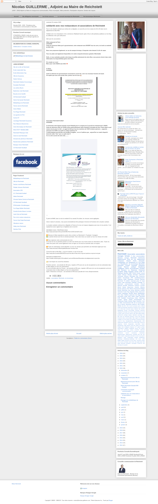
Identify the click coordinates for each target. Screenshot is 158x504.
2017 (121, 433)
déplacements (129, 334)
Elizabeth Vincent (128, 322)
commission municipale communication (127, 390)
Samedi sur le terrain (131, 136)
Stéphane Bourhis (123, 273)
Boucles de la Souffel (19, 94)
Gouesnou (142, 276)
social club (137, 316)
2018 (121, 430)
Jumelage (139, 282)
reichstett (135, 274)
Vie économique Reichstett (91, 16)
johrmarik (132, 335)
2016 (121, 435)
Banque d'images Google (87, 496)
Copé (123, 282)
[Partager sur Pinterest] (60, 276)
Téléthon (126, 295)
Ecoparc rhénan (122, 299)
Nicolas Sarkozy (122, 288)
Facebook (135, 307)
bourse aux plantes (140, 328)
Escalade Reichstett (19, 85)
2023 (121, 361)
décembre (124, 370)
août (122, 407)
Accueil (16, 16)
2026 (121, 353)
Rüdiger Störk (121, 327)
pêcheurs (132, 316)
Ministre (142, 287)
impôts (122, 335)
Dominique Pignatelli (130, 282)
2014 (121, 440)
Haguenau (120, 324)
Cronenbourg (130, 298)
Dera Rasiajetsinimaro (128, 321)
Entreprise (142, 265)
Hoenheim (121, 265)
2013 (121, 442)
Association (131, 254)
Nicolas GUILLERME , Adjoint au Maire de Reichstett (57, 7)
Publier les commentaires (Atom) (83, 338)
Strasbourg (141, 267)
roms (119, 341)
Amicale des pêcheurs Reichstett (22, 138)
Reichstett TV (121, 281)
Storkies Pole (17, 229)
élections (137, 290)
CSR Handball (122, 298)
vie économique (69, 278)
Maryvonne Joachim (133, 287)
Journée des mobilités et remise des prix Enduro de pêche (134, 147)
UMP (130, 273)
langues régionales (132, 314)
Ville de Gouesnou (18, 76)
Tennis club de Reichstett (20, 106)
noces (139, 338)
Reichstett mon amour (128, 290)
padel (143, 338)
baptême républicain (129, 328)
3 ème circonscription (138, 256)
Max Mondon (142, 308)
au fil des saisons (129, 313)
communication (129, 284)
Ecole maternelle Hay (19, 70)
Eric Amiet (134, 322)
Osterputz (137, 310)
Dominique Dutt (134, 276)
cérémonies (142, 332)
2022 (121, 363)
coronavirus (134, 332)
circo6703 (137, 329)
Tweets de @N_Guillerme (125, 236)
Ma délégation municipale (30, 16)
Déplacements (122, 259)
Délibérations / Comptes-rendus (22, 46)
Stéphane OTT (133, 327)
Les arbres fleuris (18, 88)
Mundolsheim (120, 325)
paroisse (134, 304)
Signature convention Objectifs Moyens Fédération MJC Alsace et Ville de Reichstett (134, 206)
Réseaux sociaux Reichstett (127, 258)
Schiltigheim (127, 327)
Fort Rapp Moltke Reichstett (21, 208)
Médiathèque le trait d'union (24, 56)
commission (120, 332)
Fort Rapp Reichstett (19, 112)
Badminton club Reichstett (20, 91)
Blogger (111, 500)
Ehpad (130, 299)
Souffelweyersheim (140, 277)
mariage (136, 337)
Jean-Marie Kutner (140, 324)
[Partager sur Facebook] (58, 276)
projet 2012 (127, 296)
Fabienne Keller (122, 279)
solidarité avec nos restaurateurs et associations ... (130, 394)
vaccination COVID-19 (136, 343)
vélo (139, 304)
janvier (123, 424)
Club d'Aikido (17, 109)
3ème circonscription (127, 317)
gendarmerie (120, 314)
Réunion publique (130, 267)
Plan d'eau (120, 295)
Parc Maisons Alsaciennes (20, 124)
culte (134, 313)
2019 (121, 428)
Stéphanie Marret (137, 311)
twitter (133, 296)
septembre (124, 405)
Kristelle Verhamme (128, 285)
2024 (121, 358)
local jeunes (142, 335)
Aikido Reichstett (18, 196)
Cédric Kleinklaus (140, 298)
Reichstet (142, 310)
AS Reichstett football (19, 97)
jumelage (126, 314)
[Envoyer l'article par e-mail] (50, 275)
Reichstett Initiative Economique (22, 82)
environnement (127, 302)
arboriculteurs (121, 328)
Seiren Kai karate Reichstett (21, 100)
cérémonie (132, 295)
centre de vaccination (123, 329)
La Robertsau (132, 270)
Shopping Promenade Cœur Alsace (125, 311)
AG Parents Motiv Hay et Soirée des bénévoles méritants (128, 172)
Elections (123, 270)
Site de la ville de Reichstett (21, 67)
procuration (120, 296)
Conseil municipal (131, 265)
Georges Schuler (124, 256)
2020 (121, 368)
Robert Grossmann (140, 325)
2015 (121, 437)
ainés (123, 313)
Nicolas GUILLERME (129, 310)
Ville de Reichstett (18, 181)
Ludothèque (125, 293)
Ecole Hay (126, 292)
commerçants (142, 331)
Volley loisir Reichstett (19, 226)
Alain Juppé (135, 317)
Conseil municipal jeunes (135, 305)
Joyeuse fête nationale (124, 127)
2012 (121, 445)
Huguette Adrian (134, 292)
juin (122, 412)
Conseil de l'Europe (140, 319)
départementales (121, 334)
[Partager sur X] (57, 276)
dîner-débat (138, 313)
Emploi (119, 307)
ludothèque (130, 279)
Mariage (130, 274)
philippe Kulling (121, 340)
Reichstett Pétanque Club (20, 132)
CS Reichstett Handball (20, 147)
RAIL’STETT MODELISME (21, 130)
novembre (124, 373)
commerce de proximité (132, 331)
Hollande (136, 308)
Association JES (18, 190)
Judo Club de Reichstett (20, 214)
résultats (136, 284)
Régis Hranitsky (137, 301)
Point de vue (131, 259)
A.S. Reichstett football (19, 193)
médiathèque (121, 262)
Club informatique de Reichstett (22, 127)
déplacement (141, 259)
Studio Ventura (17, 79)
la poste (137, 335)
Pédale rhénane (128, 301)
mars (122, 419)
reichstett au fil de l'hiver (130, 340)
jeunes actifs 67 (140, 271)
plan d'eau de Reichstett (123, 316)
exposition (135, 334)
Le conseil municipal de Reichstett (68, 16)
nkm (136, 338)
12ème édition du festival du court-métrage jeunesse (133, 116)
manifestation (130, 337)
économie (120, 317)
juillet (122, 409)
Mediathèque (120, 310)
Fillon (138, 322)
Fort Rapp (141, 262)
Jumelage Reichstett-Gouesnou (22, 121)
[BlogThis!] (55, 276)
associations (54, 278)
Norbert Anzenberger (123, 277)
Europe (120, 267)
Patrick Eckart (136, 273)
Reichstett (61, 278)
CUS (125, 319)
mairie (125, 337)
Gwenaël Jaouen (130, 308)
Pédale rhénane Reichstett (21, 187)
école (143, 281)
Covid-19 (120, 321)
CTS (122, 319)
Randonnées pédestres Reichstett (23, 141)
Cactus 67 (16, 118)
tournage (143, 316)
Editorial (143, 305)
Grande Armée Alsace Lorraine (22, 211)
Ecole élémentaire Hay (19, 73)
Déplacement (120, 322)
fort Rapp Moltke (140, 295)
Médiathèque (141, 293)
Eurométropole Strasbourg (127, 307)
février (123, 422)
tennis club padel (135, 341)
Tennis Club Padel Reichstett (21, 220)
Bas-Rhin (124, 305)
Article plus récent (52, 333)
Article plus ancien (106, 333)
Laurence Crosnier (140, 285)
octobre (123, 375)
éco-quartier (125, 344)
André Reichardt (140, 296)
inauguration (127, 335)
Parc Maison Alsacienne (133, 288)
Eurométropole (134, 268)
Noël (132, 325)
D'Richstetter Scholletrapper (21, 205)
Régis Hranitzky (129, 271)
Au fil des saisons (48, 16)
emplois (143, 313)
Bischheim (142, 264)
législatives (120, 337)
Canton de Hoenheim (131, 319)
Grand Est (142, 322)
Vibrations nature (18, 223)
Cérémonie (141, 258)
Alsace (127, 268)
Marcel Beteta (122, 287)
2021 (121, 365)
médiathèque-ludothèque (129, 338)
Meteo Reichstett (16, 483)
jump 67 (138, 281)
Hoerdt (125, 324)
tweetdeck (128, 343)
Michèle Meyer (133, 293)
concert (127, 332)
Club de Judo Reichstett (20, 135)
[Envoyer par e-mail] (53, 276)
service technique (124, 341)
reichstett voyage (141, 340)
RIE (134, 325)
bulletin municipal (131, 281)
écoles (119, 282)
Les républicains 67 (132, 262)
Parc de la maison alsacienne (21, 217)
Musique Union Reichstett (20, 144)
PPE (132, 277)
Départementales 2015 (139, 321)
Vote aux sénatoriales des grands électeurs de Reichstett (134, 217)
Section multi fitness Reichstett (22, 184)
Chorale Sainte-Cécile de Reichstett (23, 199)
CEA (128, 305)
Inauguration (131, 324)
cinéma (131, 329)
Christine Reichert (140, 279)
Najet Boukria (127, 325)
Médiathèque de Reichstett (21, 103)
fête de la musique (136, 302)
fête (139, 334)
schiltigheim (121, 268)
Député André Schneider (135, 261)
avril (122, 417)
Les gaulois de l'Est (19, 115)
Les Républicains (123, 264)
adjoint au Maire (141, 327)
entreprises (121, 261)
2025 (121, 356)
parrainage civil (141, 314)
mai (122, 414)
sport (130, 341)
